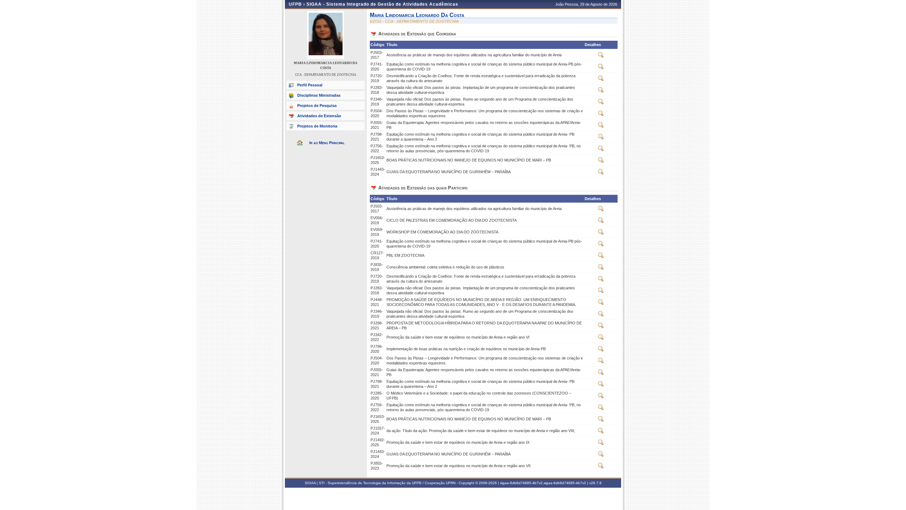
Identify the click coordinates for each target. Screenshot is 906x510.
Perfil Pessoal (309, 85)
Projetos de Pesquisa (317, 105)
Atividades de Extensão (319, 116)
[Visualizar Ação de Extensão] (601, 56)
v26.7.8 (595, 483)
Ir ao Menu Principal (327, 143)
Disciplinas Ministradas (318, 95)
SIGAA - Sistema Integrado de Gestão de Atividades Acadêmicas (382, 4)
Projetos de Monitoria (317, 126)
